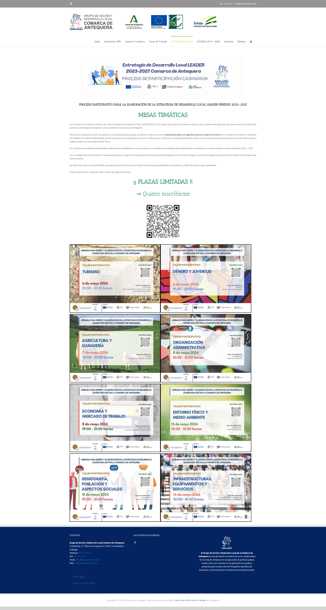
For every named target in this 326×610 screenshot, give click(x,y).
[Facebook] (135, 542)
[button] (251, 41)
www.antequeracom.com (86, 563)
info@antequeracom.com (245, 3)
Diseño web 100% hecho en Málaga (189, 600)
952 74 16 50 (85, 553)
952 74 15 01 (80, 556)
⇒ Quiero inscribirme (163, 193)
